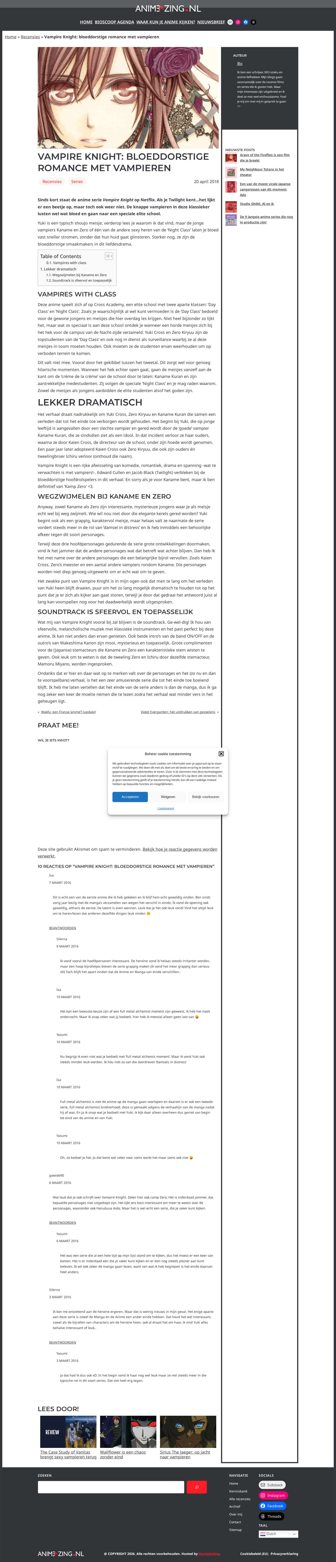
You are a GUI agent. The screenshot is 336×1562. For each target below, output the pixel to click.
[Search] (197, 1487)
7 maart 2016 (60, 882)
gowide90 (56, 1175)
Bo (240, 63)
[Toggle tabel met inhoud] (106, 256)
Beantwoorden (62, 928)
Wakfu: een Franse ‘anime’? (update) (68, 712)
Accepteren (130, 796)
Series (77, 181)
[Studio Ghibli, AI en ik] (231, 207)
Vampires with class (69, 262)
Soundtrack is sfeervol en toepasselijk (82, 280)
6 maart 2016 (60, 1182)
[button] (221, 753)
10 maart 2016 (68, 997)
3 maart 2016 (60, 1297)
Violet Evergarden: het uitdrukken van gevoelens (178, 712)
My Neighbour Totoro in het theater (262, 172)
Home (86, 22)
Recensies (30, 36)
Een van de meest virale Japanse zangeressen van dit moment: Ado (265, 189)
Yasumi (61, 1034)
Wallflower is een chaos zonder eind (123, 1454)
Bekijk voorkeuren (205, 796)
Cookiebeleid (165, 808)
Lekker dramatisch (60, 269)
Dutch (271, 1534)
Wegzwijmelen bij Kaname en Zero (79, 274)
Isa (51, 875)
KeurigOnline (209, 1554)
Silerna (61, 939)
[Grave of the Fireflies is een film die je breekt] (231, 158)
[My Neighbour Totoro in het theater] (231, 172)
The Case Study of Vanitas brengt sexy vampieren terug (68, 1454)
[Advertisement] (259, 411)
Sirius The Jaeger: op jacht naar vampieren (185, 1454)
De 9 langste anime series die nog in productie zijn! (266, 220)
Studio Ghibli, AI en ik (257, 204)
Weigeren (168, 796)
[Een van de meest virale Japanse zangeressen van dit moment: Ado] (231, 187)
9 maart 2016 (67, 946)
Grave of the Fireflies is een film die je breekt (265, 157)
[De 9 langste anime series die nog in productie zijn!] (231, 220)
